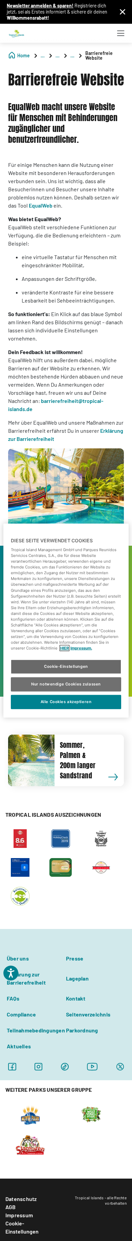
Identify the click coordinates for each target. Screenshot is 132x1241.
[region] (66, 620)
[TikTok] (65, 1066)
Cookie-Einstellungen (22, 1227)
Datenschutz (21, 1199)
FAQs (13, 998)
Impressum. (81, 648)
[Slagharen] (30, 1144)
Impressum (19, 1215)
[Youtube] (92, 1066)
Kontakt (76, 998)
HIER (64, 648)
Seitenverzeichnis (88, 1014)
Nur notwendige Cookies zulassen (66, 684)
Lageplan (77, 978)
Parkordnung (82, 1030)
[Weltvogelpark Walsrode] (91, 1113)
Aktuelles (19, 1046)
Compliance (21, 1014)
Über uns (18, 958)
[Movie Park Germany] (30, 1113)
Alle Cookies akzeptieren (66, 701)
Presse (74, 958)
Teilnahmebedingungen (36, 1030)
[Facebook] (12, 1066)
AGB (10, 1207)
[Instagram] (38, 1066)
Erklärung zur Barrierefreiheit (26, 978)
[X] (120, 1066)
